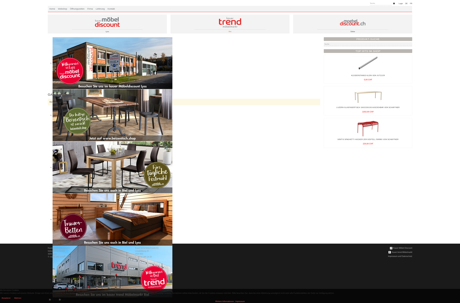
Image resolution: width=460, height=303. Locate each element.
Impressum (240, 301)
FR (411, 3)
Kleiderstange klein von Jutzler (368, 75)
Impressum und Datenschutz (400, 256)
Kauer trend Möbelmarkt (401, 252)
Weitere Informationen (224, 301)
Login (401, 3)
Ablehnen (17, 298)
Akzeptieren (6, 298)
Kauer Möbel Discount (402, 248)
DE (406, 3)
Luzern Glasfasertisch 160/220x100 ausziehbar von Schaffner (368, 107)
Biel (230, 31)
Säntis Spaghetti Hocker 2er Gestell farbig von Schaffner (367, 139)
